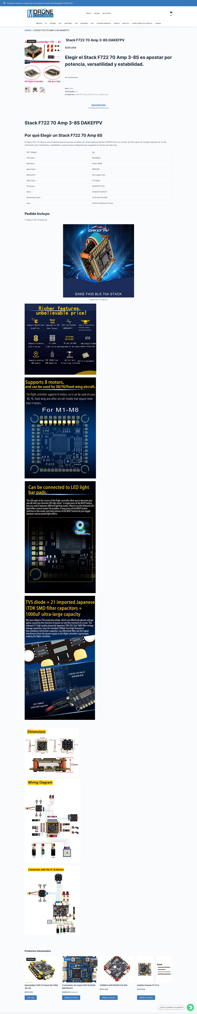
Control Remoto (104, 23)
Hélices (125, 23)
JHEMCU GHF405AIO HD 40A (113, 985)
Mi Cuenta (106, 13)
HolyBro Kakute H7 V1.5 (148, 985)
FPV (92, 23)
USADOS (158, 23)
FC (46, 23)
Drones (39, 23)
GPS (76, 23)
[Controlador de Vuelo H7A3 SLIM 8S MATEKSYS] (79, 969)
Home (28, 30)
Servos (117, 23)
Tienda (97, 13)
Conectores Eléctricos (142, 23)
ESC (60, 23)
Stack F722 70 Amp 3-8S (98, 94)
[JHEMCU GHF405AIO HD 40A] (117, 969)
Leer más (30, 997)
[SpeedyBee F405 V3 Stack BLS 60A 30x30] (42, 969)
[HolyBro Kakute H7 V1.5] (154, 969)
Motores (68, 23)
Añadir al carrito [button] (71, 997)
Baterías (84, 23)
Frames (53, 23)
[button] (190, 1007)
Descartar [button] (192, 3)
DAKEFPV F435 (81, 94)
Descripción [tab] (99, 105)
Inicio (88, 13)
